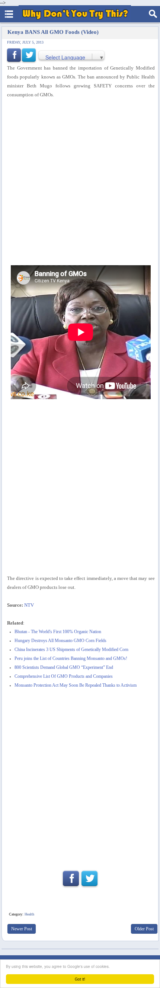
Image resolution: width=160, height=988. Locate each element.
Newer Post (21, 928)
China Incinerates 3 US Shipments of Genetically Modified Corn (71, 649)
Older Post (144, 928)
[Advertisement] (80, 182)
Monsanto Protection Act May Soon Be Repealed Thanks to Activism (76, 685)
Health (29, 914)
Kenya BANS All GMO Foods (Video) (53, 32)
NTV (29, 605)
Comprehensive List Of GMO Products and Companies (64, 676)
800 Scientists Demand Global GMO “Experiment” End (64, 667)
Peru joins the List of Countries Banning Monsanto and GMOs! (71, 658)
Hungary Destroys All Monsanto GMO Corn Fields (60, 640)
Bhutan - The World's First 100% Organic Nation (58, 631)
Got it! (80, 979)
